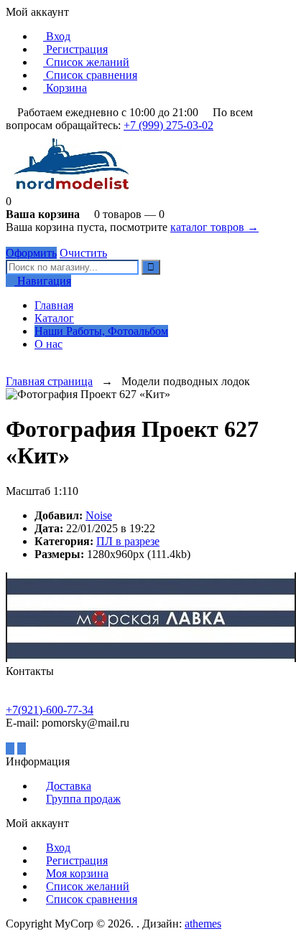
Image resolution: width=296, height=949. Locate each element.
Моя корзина (77, 873)
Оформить (31, 253)
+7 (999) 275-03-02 (168, 125)
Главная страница (49, 381)
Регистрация (75, 49)
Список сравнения (90, 75)
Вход (56, 36)
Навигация (42, 281)
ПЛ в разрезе (127, 541)
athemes (203, 923)
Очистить (83, 253)
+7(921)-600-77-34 (49, 710)
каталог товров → (214, 227)
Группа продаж (83, 799)
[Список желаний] (10, 368)
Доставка (68, 786)
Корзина (65, 88)
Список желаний (86, 62)
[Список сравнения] (21, 368)
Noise (98, 515)
